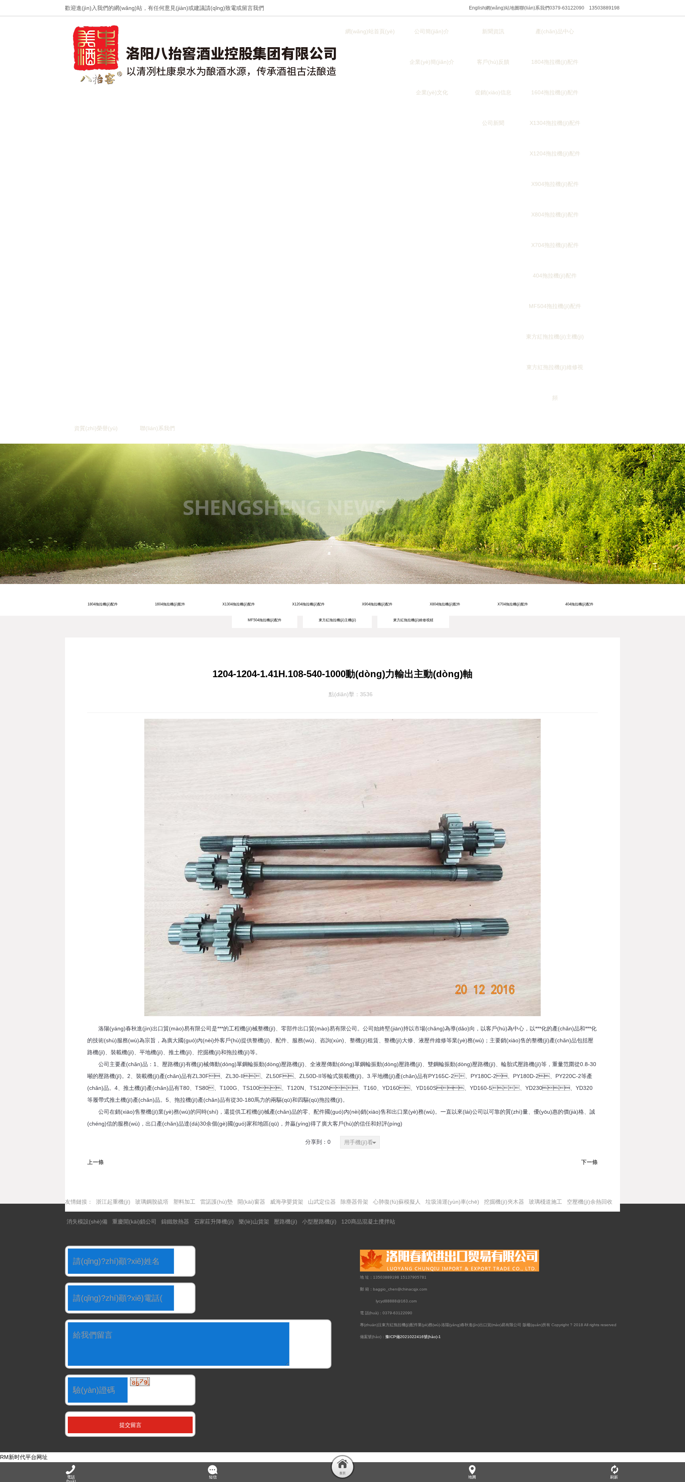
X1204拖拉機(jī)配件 (308, 604)
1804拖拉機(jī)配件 (103, 604)
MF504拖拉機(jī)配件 (264, 620)
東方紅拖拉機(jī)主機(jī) (337, 620)
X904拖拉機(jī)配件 (377, 604)
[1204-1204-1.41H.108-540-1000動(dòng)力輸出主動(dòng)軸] (342, 725)
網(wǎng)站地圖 (502, 8)
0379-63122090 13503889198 (584, 8)
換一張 (162, 1387)
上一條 (95, 1162)
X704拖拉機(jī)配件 (512, 604)
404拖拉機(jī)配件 (579, 604)
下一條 (589, 1162)
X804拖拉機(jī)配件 (445, 604)
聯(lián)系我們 (534, 8)
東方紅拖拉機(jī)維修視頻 (413, 620)
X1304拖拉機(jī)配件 (238, 604)
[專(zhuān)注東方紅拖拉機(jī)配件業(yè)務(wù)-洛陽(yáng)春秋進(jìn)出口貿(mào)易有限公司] (206, 55)
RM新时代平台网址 (24, 1457)
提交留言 (130, 1425)
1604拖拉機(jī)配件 (170, 604)
